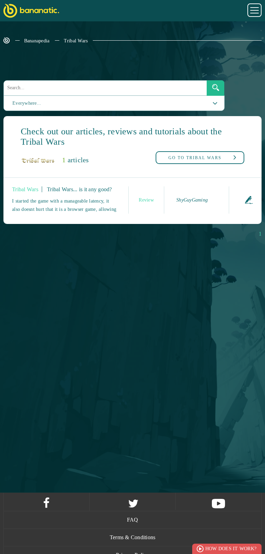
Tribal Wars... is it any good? (79, 189)
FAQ (132, 520)
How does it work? (230, 548)
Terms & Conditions (133, 537)
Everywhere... (26, 103)
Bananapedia (37, 40)
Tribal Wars (76, 40)
